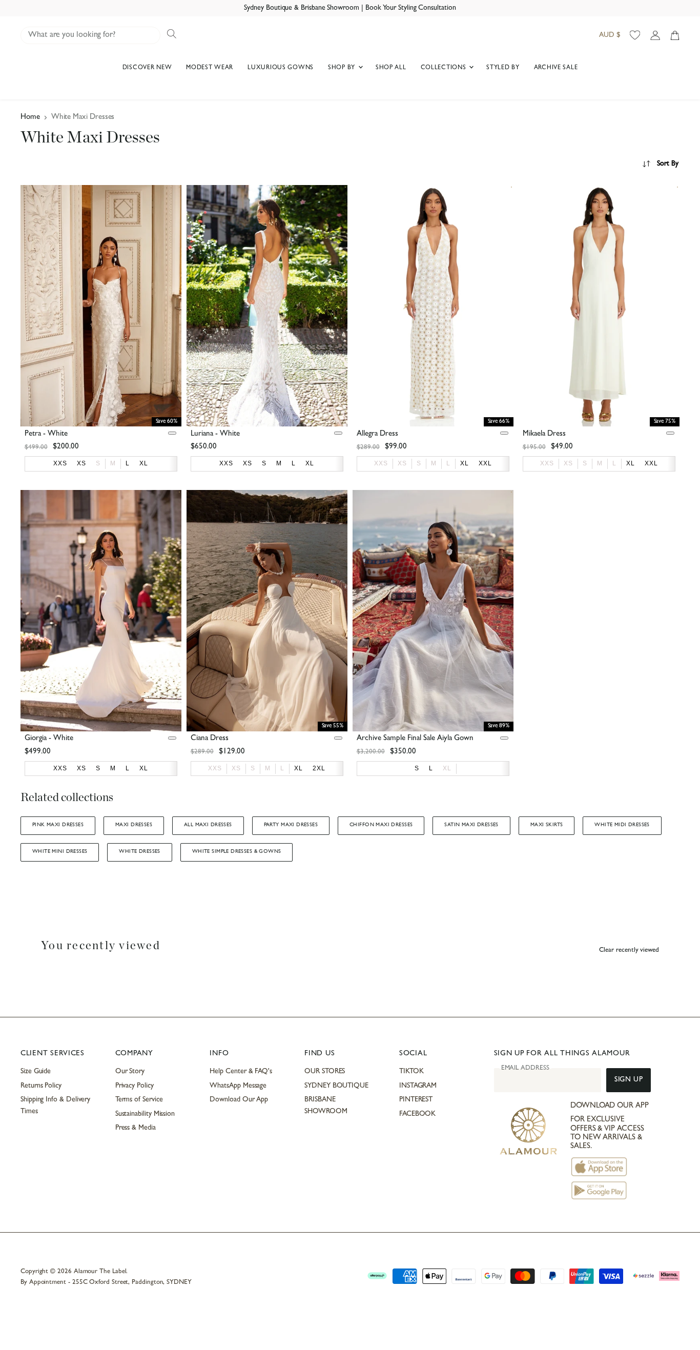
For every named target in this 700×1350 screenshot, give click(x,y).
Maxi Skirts (546, 825)
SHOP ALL (391, 68)
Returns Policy (40, 1086)
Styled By (502, 68)
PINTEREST (416, 1099)
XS (402, 463)
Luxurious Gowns (281, 68)
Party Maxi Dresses (291, 825)
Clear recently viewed (629, 950)
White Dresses (139, 851)
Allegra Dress (377, 434)
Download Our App (239, 1099)
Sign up (628, 1080)
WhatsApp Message (238, 1086)
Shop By (342, 68)
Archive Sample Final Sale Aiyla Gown (415, 739)
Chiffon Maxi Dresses (381, 825)
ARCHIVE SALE (556, 68)
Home (30, 117)
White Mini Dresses (59, 851)
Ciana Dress (210, 739)
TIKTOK (411, 1071)
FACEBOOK (417, 1114)
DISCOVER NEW (147, 68)
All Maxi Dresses (208, 825)
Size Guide (35, 1071)
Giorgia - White (49, 739)
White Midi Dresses (621, 825)
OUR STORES (324, 1071)
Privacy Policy (134, 1086)
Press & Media (135, 1128)
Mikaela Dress (544, 434)
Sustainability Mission (145, 1114)
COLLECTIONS (444, 68)
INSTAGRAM (418, 1086)
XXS (381, 463)
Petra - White (46, 434)
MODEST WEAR (209, 68)
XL (447, 768)
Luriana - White (215, 434)
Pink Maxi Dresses (58, 825)
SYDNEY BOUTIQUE (336, 1086)
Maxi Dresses (133, 825)
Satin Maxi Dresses (471, 825)
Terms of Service (139, 1099)
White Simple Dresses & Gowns (236, 851)
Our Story (130, 1071)
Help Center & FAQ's (241, 1071)
